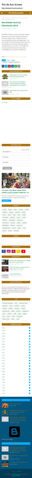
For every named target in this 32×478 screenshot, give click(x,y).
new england (12, 220)
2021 (16, 341)
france (4, 215)
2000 (16, 379)
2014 (16, 360)
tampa (19, 228)
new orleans (5, 222)
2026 (16, 328)
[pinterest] (14, 251)
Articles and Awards (15, 274)
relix (4, 316)
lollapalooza (25, 311)
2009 (16, 369)
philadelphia (6, 225)
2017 (16, 352)
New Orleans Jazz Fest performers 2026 (19, 91)
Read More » (6, 200)
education (17, 308)
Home (3, 18)
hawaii (9, 215)
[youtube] (23, 251)
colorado (17, 212)
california (5, 212)
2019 (16, 347)
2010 (16, 366)
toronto (4, 230)
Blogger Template (16, 475)
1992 (16, 393)
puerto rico (19, 225)
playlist (24, 313)
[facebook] (4, 251)
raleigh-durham (6, 228)
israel (18, 215)
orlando (24, 222)
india (14, 215)
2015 (16, 358)
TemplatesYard (16, 474)
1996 (16, 388)
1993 (16, 390)
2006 (16, 374)
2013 (16, 363)
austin (15, 209)
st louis (14, 228)
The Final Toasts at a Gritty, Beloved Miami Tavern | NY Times (19, 268)
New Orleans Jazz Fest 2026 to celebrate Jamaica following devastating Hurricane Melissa (18, 83)
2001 (16, 377)
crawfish (5, 308)
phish (19, 313)
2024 (16, 333)
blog (8, 60)
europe (23, 212)
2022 (16, 339)
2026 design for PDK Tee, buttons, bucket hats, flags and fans (19, 75)
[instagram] (9, 251)
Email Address (7, 151)
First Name (6, 157)
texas (24, 228)
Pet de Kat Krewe (16, 13)
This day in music (23, 303)
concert (23, 306)
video (17, 319)
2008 (16, 371)
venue (12, 319)
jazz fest (18, 311)
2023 (16, 336)
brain (11, 306)
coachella (16, 306)
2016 (16, 355)
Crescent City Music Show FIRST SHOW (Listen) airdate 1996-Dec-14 (15, 191)
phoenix (13, 225)
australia (21, 209)
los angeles (5, 217)
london (24, 215)
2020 (16, 344)
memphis (12, 217)
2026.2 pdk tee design (15, 403)
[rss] (18, 251)
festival (13, 60)
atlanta (10, 209)
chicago (11, 212)
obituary (10, 313)
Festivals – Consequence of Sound (14, 18)
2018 (16, 349)
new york (13, 222)
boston (27, 209)
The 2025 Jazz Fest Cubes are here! (19, 462)
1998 (16, 382)
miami (23, 217)
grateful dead (6, 311)
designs (10, 308)
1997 (16, 385)
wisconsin (16, 230)
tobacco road (6, 319)
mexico (18, 217)
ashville (4, 209)
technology (19, 316)
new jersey (19, 220)
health (12, 311)
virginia (10, 230)
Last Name (5, 162)
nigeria (18, 222)
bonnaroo (5, 306)
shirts (13, 316)
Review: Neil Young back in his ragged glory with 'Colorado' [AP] (20, 261)
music (4, 313)
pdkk (15, 313)
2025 (16, 330)
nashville (5, 220)
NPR (16, 303)
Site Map (19, 471)
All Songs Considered (8, 303)
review (8, 316)
